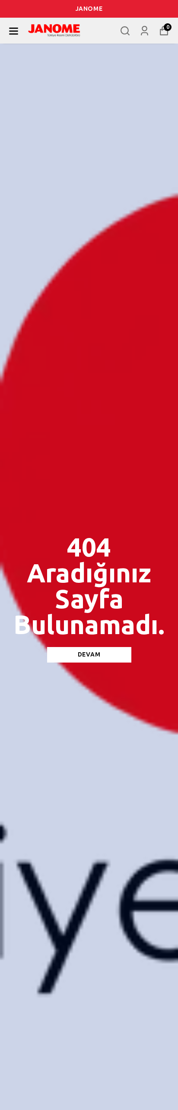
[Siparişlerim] (144, 30)
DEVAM (89, 654)
